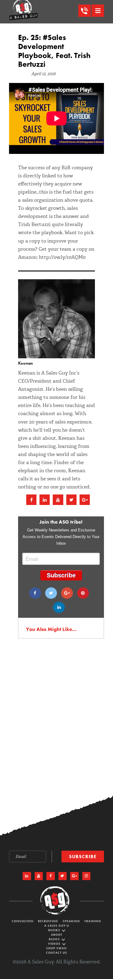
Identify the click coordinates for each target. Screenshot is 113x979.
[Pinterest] (83, 592)
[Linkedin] (59, 607)
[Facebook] (35, 592)
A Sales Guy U (56, 926)
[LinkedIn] (27, 876)
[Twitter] (51, 592)
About (56, 935)
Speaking (71, 921)
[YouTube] (39, 876)
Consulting (23, 921)
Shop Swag (56, 948)
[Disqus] (56, 722)
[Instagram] (86, 876)
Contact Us (56, 953)
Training (92, 921)
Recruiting (48, 921)
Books (54, 930)
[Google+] (67, 592)
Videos (54, 944)
